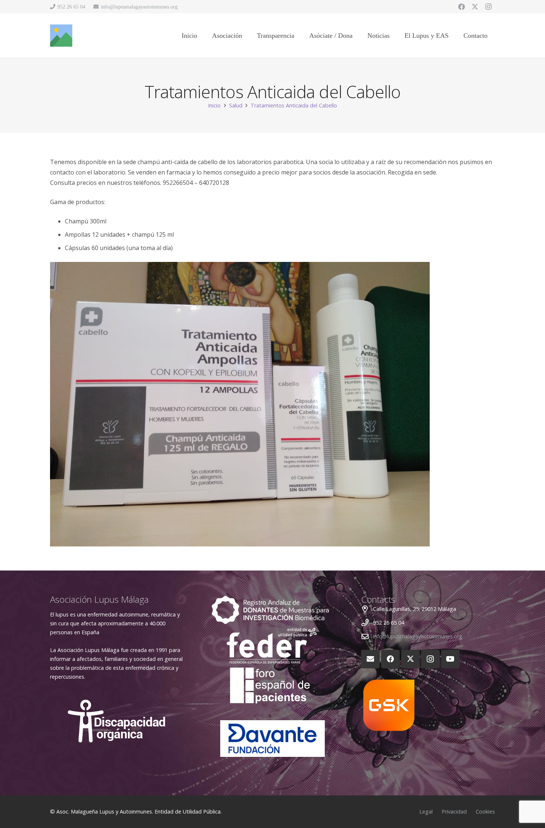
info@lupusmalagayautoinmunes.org (417, 636)
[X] (475, 6)
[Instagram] (488, 6)
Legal (426, 811)
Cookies (485, 811)
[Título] (61, 35)
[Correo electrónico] (370, 659)
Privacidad (454, 811)
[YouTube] (450, 659)
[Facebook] (461, 6)
